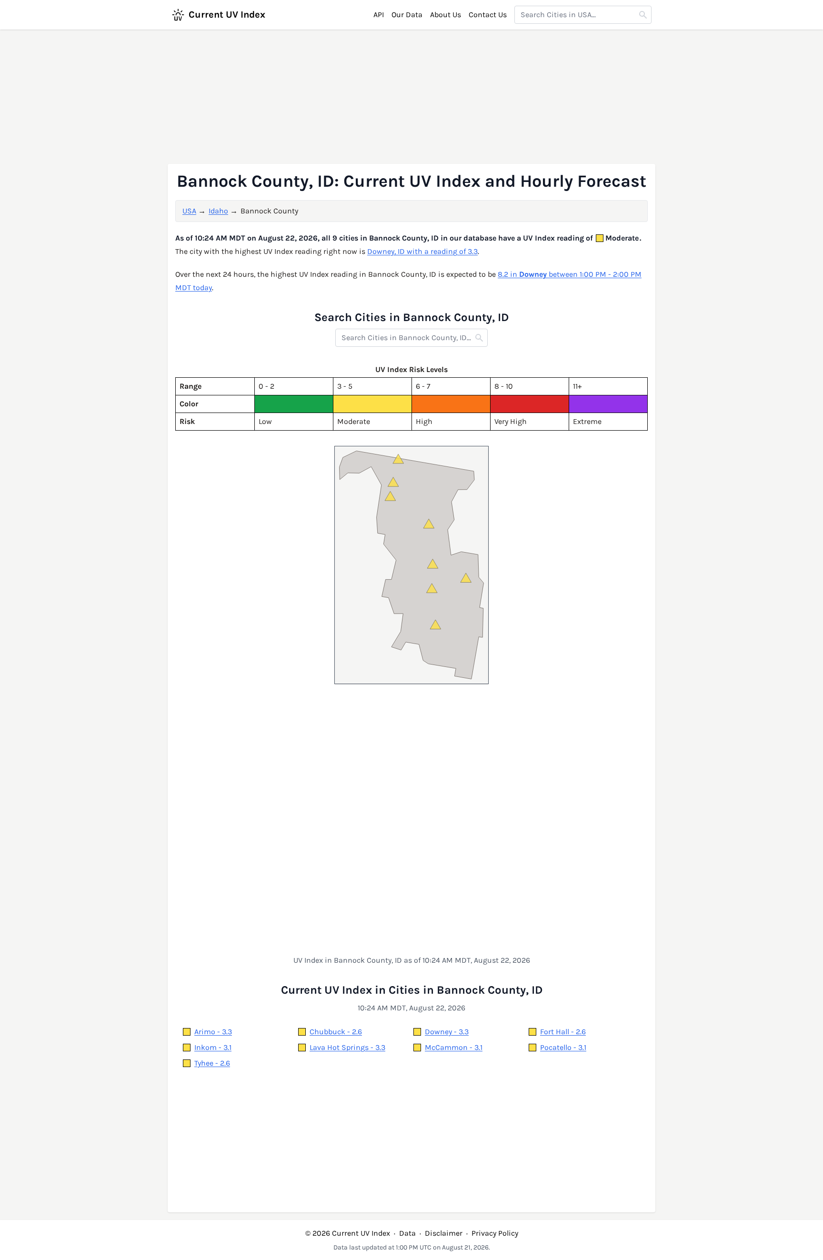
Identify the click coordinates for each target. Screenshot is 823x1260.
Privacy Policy (495, 1233)
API (378, 14)
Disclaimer (443, 1233)
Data (407, 1233)
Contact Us (488, 14)
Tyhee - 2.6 (212, 1063)
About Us (445, 14)
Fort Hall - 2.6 (563, 1031)
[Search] (643, 15)
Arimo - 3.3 (213, 1031)
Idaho (218, 210)
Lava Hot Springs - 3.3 (347, 1047)
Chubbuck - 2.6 (336, 1031)
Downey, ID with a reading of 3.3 (422, 251)
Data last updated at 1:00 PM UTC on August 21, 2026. (411, 1247)
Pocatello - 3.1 (563, 1047)
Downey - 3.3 (447, 1031)
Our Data (406, 14)
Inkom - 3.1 (212, 1047)
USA (189, 210)
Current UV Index (227, 14)
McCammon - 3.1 (453, 1047)
